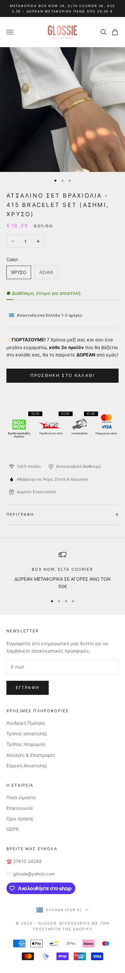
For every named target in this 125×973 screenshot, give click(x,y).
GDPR (12, 829)
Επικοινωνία (19, 808)
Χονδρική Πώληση (25, 723)
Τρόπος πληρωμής (26, 744)
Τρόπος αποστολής (26, 733)
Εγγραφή (27, 687)
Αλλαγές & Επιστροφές (30, 755)
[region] (62, 570)
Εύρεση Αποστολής (26, 765)
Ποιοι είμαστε (21, 797)
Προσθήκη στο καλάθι (62, 375)
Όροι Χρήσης (20, 818)
